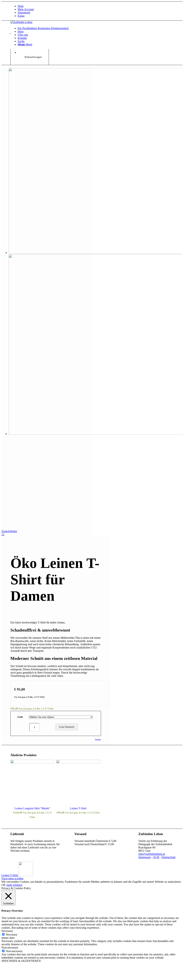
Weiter (13, 531)
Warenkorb (24, 12)
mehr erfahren (14, 884)
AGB (156, 857)
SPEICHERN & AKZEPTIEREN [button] (21, 960)
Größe (20, 717)
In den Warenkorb (66, 727)
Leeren (98, 739)
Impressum (144, 857)
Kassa (21, 15)
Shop (21, 6)
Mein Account (26, 9)
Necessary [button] (7, 930)
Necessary (11, 934)
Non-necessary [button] (9, 947)
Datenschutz (169, 857)
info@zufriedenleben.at (151, 853)
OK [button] (3, 884)
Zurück (5, 531)
